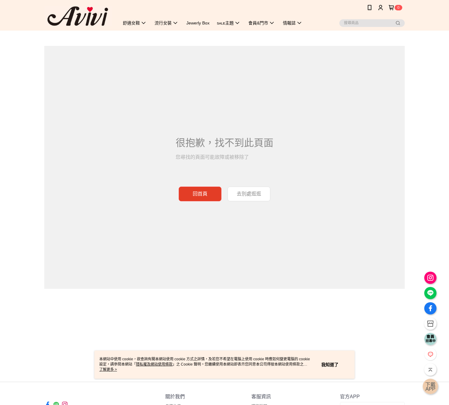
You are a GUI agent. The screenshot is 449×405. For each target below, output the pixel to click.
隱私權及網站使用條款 (154, 364)
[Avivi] (78, 16)
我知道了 (329, 364)
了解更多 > (108, 369)
